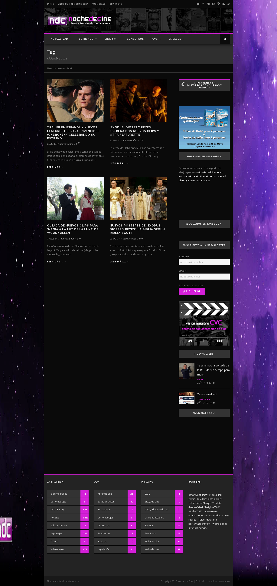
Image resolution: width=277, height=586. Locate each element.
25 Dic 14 (52, 144)
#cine (192, 176)
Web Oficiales (152, 541)
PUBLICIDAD (99, 4)
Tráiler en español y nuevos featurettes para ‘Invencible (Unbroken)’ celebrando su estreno (73, 133)
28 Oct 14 (115, 238)
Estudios (102, 541)
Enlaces (175, 39)
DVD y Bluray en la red (156, 509)
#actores (184, 176)
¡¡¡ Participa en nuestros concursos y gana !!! (204, 85)
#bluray (183, 180)
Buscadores (104, 509)
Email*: (183, 270)
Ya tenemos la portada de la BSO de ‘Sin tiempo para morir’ (213, 370)
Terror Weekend (207, 394)
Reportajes (56, 533)
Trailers (55, 541)
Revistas (149, 525)
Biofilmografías (59, 493)
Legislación (103, 549)
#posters (203, 172)
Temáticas (203, 399)
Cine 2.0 (110, 39)
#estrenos (194, 180)
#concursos (213, 176)
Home (49, 68)
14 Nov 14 (52, 238)
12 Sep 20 (210, 383)
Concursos (135, 39)
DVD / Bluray (57, 509)
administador (66, 144)
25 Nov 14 (115, 140)
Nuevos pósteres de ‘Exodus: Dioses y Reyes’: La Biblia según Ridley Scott (137, 229)
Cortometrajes (58, 501)
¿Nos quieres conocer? (73, 4)
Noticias (55, 517)
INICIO (50, 4)
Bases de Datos (106, 501)
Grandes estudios (154, 517)
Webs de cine (152, 549)
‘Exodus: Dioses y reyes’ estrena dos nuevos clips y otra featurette (134, 131)
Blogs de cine (152, 501)
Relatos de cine (59, 525)
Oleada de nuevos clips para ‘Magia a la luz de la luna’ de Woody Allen (72, 229)
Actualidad (59, 39)
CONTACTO (115, 4)
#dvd (223, 176)
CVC (155, 39)
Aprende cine (105, 493)
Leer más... (55, 167)
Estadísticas (104, 533)
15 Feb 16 (210, 403)
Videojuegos (57, 549)
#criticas (201, 176)
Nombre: (184, 256)
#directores (216, 172)
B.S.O (200, 379)
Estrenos (86, 39)
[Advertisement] (186, 23)
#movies (205, 180)
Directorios (104, 525)
